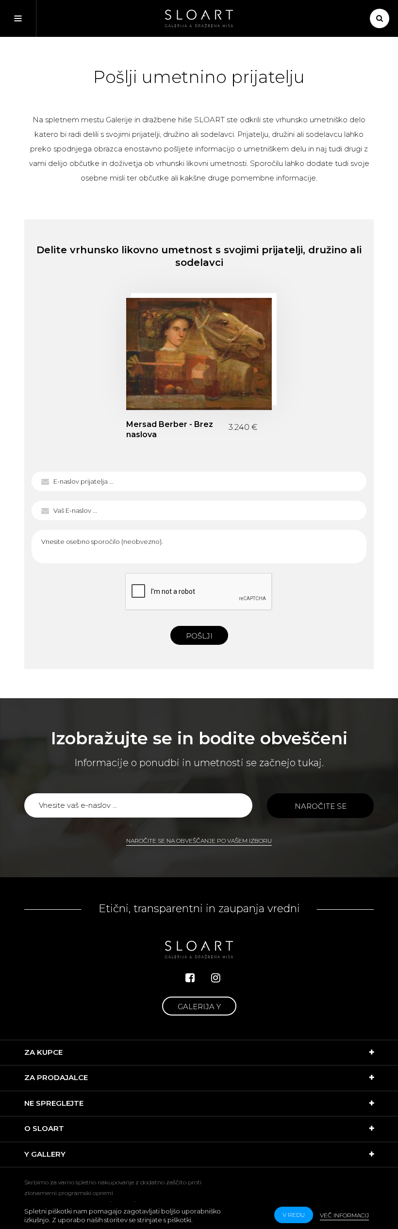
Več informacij (344, 1215)
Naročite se (321, 806)
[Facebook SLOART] (190, 977)
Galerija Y (199, 1006)
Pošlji (199, 635)
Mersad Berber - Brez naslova (199, 354)
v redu (293, 1214)
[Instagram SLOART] (215, 977)
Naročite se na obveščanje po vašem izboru (199, 840)
